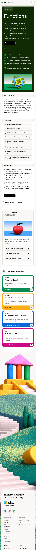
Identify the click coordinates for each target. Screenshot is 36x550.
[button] (33, 2)
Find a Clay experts (9, 548)
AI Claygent (7, 531)
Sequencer (7, 536)
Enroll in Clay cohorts (24, 525)
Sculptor (6, 529)
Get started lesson (24, 520)
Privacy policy (23, 548)
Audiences (6, 534)
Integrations (7, 522)
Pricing (5, 539)
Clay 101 (21, 522)
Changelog (7, 541)
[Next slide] (9, 206)
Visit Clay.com (7, 520)
